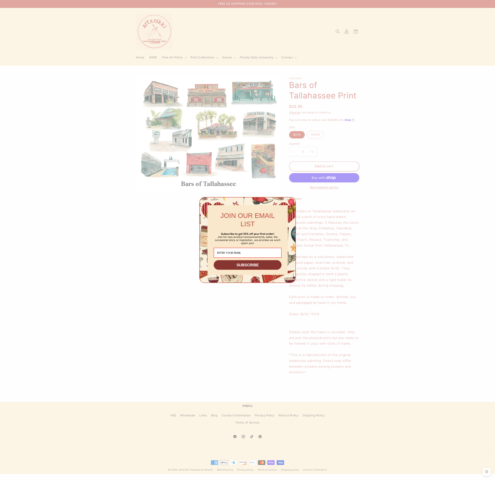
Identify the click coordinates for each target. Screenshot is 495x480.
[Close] (291, 201)
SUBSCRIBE (247, 265)
